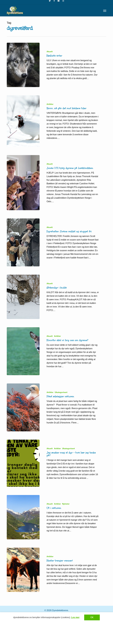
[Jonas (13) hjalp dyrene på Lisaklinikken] (23, 182)
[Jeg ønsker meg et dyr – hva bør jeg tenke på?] (23, 463)
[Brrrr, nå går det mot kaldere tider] (23, 121)
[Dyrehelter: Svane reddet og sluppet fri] (23, 242)
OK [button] (92, 617)
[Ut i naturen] (23, 517)
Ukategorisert (61, 392)
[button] (104, 10)
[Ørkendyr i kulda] (23, 297)
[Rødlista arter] (23, 65)
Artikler (50, 104)
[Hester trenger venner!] (23, 570)
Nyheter (65, 504)
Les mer (75, 617)
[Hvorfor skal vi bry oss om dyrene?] (23, 351)
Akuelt (50, 51)
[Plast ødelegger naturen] (23, 407)
